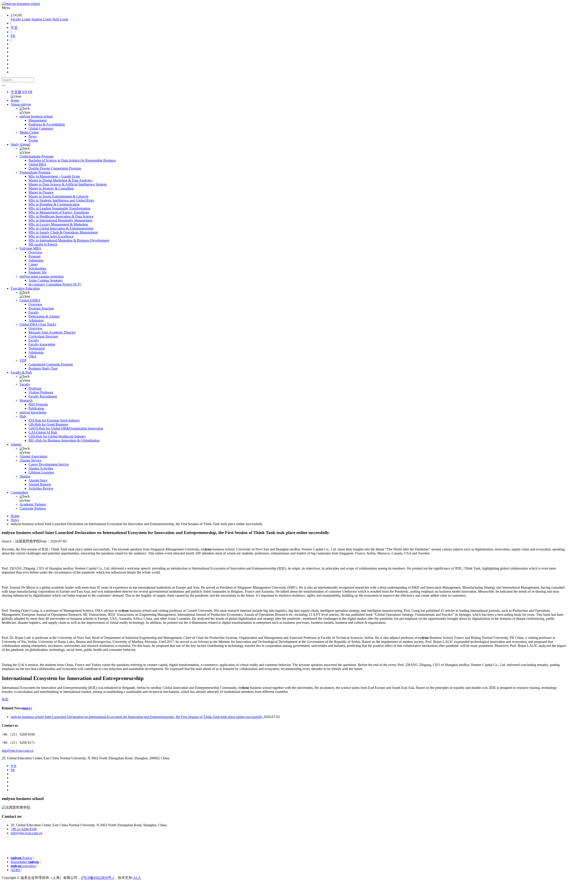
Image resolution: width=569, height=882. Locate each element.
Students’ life (37, 272)
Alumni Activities (40, 468)
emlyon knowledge (33, 412)
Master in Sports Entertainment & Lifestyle (58, 196)
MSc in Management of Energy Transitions (58, 212)
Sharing (25, 476)
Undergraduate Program (36, 156)
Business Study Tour (43, 368)
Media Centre (29, 132)
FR (13, 36)
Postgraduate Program (35, 172)
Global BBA (37, 164)
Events (33, 140)
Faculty (33, 312)
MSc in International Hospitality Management (60, 220)
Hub (23, 416)
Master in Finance (41, 192)
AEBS (15, 870)
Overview (35, 252)
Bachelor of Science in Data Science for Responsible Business (72, 160)
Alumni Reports (39, 484)
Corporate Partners (33, 508)
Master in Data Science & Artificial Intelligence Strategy (67, 184)
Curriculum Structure (43, 336)
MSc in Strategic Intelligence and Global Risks (61, 200)
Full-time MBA (30, 248)
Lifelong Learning (41, 472)
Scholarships (37, 268)
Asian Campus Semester (45, 280)
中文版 (16, 92)
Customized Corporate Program (50, 364)
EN (24, 92)
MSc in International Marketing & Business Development (68, 240)
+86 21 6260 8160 (24, 829)
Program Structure (41, 308)
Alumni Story (38, 480)
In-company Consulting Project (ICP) (54, 284)
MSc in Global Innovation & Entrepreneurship (61, 228)
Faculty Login (20, 19)
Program (34, 256)
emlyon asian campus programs (42, 276)
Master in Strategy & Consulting (51, 188)
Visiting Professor (40, 392)
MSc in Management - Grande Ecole (54, 176)
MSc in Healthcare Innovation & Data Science (61, 216)
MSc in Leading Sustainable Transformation (59, 208)
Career (33, 264)
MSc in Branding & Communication (54, 204)
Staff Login (60, 19)
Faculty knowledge (41, 344)
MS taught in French (42, 244)
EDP (23, 360)
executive (23, 866)
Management (37, 120)
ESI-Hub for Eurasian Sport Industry (54, 420)
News (32, 136)
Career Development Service (48, 464)
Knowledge (25, 862)
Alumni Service (31, 460)
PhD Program (38, 404)
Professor (35, 388)
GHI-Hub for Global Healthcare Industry (57, 436)
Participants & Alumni (44, 316)
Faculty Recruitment (42, 396)
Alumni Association (33, 456)
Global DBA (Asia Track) (38, 324)
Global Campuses (40, 128)
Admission (36, 260)
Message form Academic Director (52, 332)
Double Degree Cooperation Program (54, 168)
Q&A (32, 356)
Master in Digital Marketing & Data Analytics (60, 180)
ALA (137, 878)
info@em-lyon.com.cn (17, 750)
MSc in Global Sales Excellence (51, 236)
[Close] (3, 85)
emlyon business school (36, 116)
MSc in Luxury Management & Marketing (58, 224)
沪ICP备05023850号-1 (97, 878)
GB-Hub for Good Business (48, 424)
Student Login (41, 19)
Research (26, 400)
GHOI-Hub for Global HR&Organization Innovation (65, 428)
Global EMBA (30, 300)
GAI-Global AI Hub (42, 432)
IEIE (5, 699)
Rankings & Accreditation (46, 124)
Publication (36, 408)
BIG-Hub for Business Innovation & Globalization (64, 440)
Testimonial (36, 348)
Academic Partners (33, 504)
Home (15, 100)
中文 (14, 27)
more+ (27, 708)
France (21, 858)
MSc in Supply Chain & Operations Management (63, 232)
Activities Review (41, 488)
